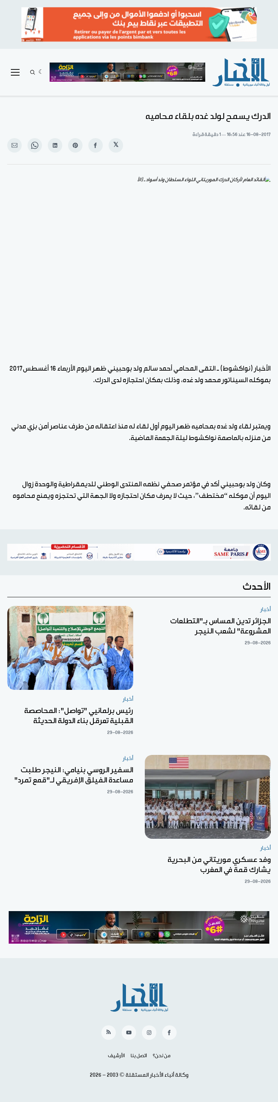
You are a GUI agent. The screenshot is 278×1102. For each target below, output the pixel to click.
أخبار (265, 609)
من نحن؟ (161, 1055)
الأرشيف (116, 1055)
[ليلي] (41, 72)
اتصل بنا (139, 1055)
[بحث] (32, 72)
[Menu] (15, 72)
